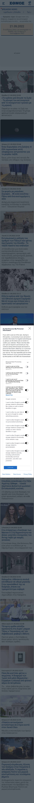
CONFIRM (10, 467)
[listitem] (17, 362)
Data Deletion (6, 474)
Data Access (17, 474)
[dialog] (17, 401)
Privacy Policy (28, 474)
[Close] (30, 329)
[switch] (26, 367)
